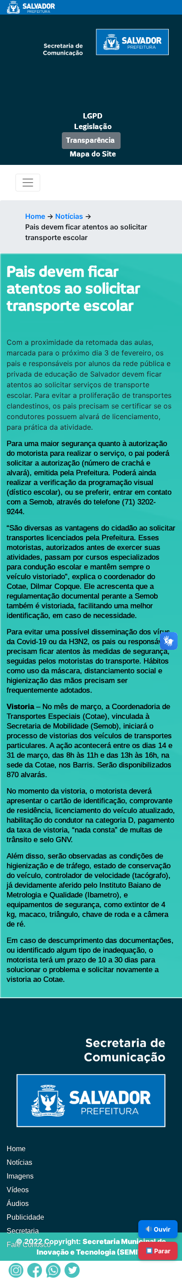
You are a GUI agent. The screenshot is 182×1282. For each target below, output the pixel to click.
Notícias (69, 216)
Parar (162, 1251)
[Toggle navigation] (27, 182)
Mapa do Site (93, 154)
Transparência (90, 140)
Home (35, 216)
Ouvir (161, 1229)
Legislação (93, 126)
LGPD (92, 116)
